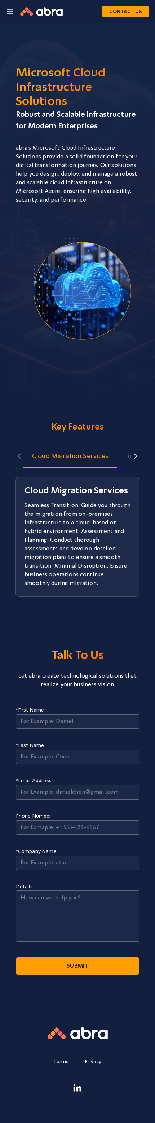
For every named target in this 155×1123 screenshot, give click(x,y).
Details (24, 886)
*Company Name (36, 851)
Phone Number (34, 816)
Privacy (93, 1061)
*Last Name (30, 745)
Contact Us (125, 11)
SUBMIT (78, 966)
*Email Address (34, 780)
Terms (60, 1061)
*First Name (30, 710)
